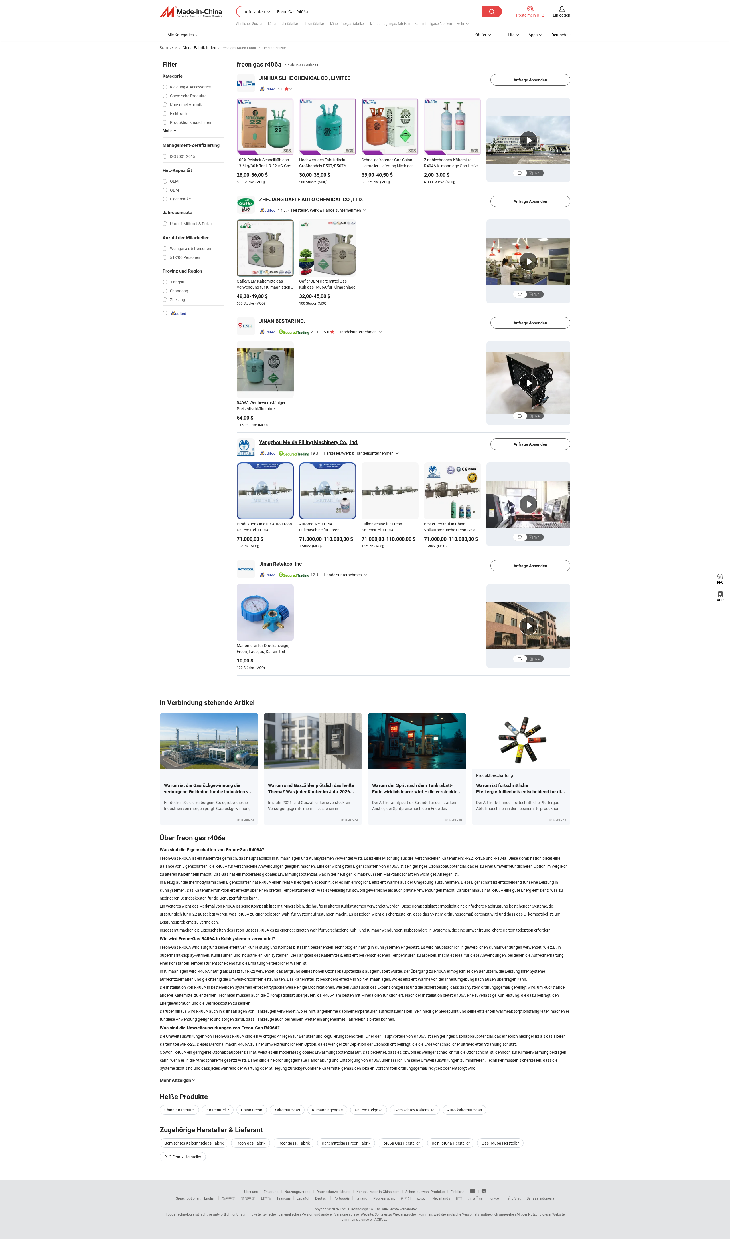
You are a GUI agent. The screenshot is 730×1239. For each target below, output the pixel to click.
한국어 (406, 1198)
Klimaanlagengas (327, 1110)
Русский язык (384, 1198)
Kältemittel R (217, 1110)
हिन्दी (459, 1198)
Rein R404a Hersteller (451, 1143)
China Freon (251, 1110)
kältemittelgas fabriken (348, 23)
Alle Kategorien (180, 34)
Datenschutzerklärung (333, 1191)
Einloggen (561, 15)
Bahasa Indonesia (540, 1198)
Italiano (361, 1198)
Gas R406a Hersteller (500, 1143)
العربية (421, 1198)
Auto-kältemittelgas (464, 1110)
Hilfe (510, 34)
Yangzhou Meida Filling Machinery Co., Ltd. (308, 442)
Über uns (251, 1191)
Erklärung (271, 1191)
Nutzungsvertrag (298, 1191)
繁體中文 (248, 1198)
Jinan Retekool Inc (280, 564)
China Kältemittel (179, 1110)
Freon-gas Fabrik (250, 1143)
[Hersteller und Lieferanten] (191, 12)
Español (303, 1198)
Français (284, 1198)
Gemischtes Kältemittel (414, 1110)
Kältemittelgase (368, 1110)
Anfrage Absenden (530, 80)
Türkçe (494, 1198)
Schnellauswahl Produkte (425, 1191)
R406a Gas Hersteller (401, 1143)
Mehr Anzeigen (175, 1080)
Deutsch (321, 1198)
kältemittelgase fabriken (433, 23)
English (210, 1198)
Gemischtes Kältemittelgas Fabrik (194, 1143)
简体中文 (228, 1198)
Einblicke (457, 1191)
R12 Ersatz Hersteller (182, 1156)
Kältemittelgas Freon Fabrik (346, 1143)
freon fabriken (315, 23)
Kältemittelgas (287, 1110)
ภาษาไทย (475, 1198)
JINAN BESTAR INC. (282, 321)
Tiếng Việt (513, 1198)
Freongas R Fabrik (293, 1143)
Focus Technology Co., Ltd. (360, 1209)
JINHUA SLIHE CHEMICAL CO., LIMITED (305, 78)
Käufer (480, 34)
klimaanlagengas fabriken (390, 23)
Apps (533, 34)
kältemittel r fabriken (284, 23)
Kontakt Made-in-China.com (378, 1191)
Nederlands (441, 1198)
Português (342, 1198)
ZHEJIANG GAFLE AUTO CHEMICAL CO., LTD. (311, 199)
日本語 (266, 1198)
